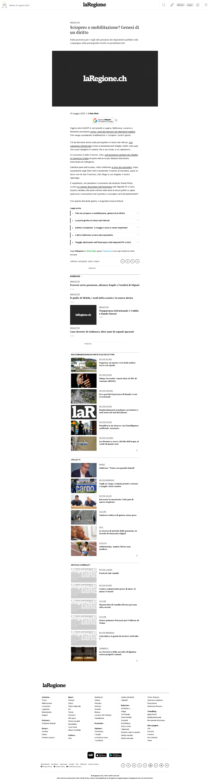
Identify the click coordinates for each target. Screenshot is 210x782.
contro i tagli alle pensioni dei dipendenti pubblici (112, 132)
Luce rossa (72, 727)
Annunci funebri (93, 764)
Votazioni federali (48, 723)
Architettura (125, 723)
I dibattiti (124, 700)
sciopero (96, 261)
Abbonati (180, 5)
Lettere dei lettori (127, 697)
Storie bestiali (126, 717)
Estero (45, 728)
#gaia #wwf (152, 714)
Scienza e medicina (155, 700)
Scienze (97, 706)
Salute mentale (127, 735)
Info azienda (152, 737)
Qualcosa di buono (154, 706)
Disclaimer (54, 764)
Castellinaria (99, 718)
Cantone (46, 697)
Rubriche (125, 705)
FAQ (77, 764)
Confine (45, 731)
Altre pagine (152, 725)
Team (149, 740)
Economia (98, 723)
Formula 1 (72, 715)
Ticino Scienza (153, 697)
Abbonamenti (45, 764)
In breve (150, 734)
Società (97, 709)
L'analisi (97, 734)
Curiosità (124, 720)
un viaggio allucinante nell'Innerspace (94, 187)
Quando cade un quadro (130, 732)
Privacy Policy (47, 766)
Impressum (63, 764)
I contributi (98, 740)
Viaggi (123, 711)
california (73, 261)
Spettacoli (98, 697)
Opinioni (98, 728)
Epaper (189, 5)
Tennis (70, 712)
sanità (90, 261)
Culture (71, 735)
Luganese (46, 709)
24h (148, 728)
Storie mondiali (74, 721)
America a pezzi (48, 737)
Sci (69, 709)
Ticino (44, 700)
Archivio (150, 731)
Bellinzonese (47, 703)
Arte (70, 738)
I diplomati (125, 729)
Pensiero (98, 703)
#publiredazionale (154, 717)
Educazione (152, 703)
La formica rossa (101, 737)
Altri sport (72, 718)
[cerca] (164, 5)
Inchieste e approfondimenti (127, 708)
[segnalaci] (172, 5)
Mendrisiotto (47, 712)
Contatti (71, 764)
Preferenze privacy (74, 766)
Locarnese (46, 706)
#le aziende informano (156, 720)
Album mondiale (74, 730)
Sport (71, 697)
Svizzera (46, 720)
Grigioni (45, 715)
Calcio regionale (74, 706)
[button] (123, 765)
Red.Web (94, 113)
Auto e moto (126, 726)
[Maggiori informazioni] (116, 120)
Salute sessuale (127, 738)
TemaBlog (152, 711)
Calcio (70, 703)
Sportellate (72, 724)
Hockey (71, 700)
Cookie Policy (60, 766)
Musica (97, 712)
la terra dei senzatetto (122, 167)
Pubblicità (83, 764)
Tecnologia (125, 714)
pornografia (82, 261)
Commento (98, 731)
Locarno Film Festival (102, 715)
